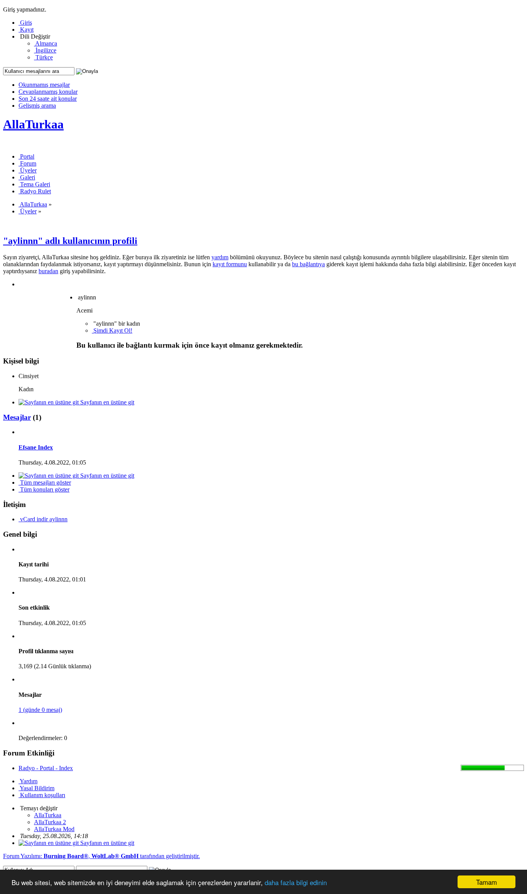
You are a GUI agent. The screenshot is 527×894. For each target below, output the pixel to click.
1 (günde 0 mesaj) (40, 709)
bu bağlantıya (308, 264)
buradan (48, 271)
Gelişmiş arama (37, 105)
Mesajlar (17, 417)
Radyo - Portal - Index (46, 768)
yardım (219, 257)
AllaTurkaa (33, 124)
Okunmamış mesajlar (44, 84)
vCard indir (34, 519)
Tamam (486, 882)
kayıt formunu (230, 264)
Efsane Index (36, 447)
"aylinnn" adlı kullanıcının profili (70, 241)
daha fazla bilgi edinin (296, 882)
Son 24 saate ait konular (48, 98)
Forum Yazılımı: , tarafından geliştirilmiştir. (101, 856)
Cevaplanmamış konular (48, 91)
